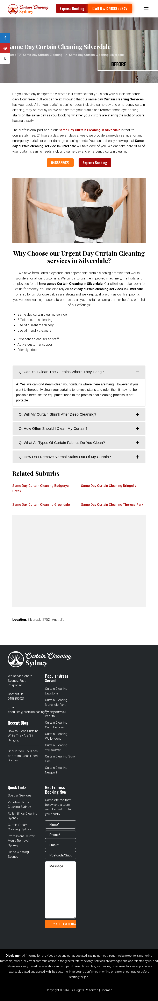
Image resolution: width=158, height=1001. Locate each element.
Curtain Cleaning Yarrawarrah (56, 747)
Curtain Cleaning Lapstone (56, 691)
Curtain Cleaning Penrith (56, 713)
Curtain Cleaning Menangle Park (56, 702)
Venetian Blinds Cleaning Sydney (19, 804)
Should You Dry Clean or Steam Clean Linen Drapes (23, 755)
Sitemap (106, 990)
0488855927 (60, 162)
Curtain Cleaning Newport (56, 770)
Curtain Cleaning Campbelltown (56, 725)
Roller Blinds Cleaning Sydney (22, 816)
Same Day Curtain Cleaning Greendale (41, 505)
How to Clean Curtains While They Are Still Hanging (23, 735)
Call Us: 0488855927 (110, 8)
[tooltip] (5, 38)
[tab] (79, 371)
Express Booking (72, 8)
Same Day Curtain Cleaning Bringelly (108, 486)
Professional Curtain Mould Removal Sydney (22, 840)
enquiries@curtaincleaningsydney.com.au (37, 712)
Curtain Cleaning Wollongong (56, 736)
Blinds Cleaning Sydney (18, 854)
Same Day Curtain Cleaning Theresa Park (112, 505)
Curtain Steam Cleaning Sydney (19, 827)
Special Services (19, 795)
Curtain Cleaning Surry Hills (60, 759)
